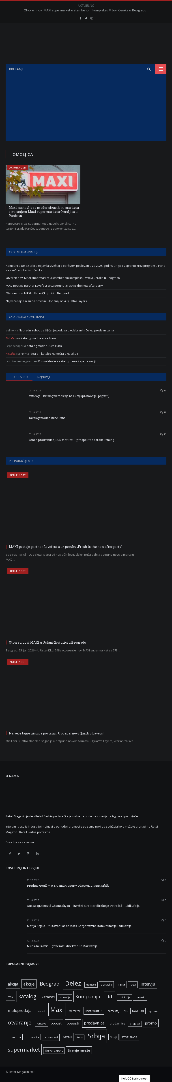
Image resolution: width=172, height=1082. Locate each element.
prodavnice (117, 1023)
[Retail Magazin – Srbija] (86, 44)
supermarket (24, 1049)
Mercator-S (94, 1010)
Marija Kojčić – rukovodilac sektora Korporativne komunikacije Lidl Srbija (79, 926)
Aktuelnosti (17, 167)
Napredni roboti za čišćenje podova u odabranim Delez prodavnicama (66, 330)
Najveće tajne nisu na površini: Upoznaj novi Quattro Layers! (47, 301)
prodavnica (94, 1023)
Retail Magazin (19, 1072)
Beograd (50, 983)
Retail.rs (11, 338)
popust (56, 1023)
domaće (91, 984)
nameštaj (113, 1011)
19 (164, 390)
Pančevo (41, 1023)
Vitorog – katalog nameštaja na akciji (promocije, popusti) (69, 396)
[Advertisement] (86, 107)
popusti (73, 1023)
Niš (125, 1011)
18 (164, 412)
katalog (27, 996)
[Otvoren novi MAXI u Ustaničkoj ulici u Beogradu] (73, 603)
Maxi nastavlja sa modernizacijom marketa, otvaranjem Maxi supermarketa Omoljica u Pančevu (44, 211)
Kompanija (87, 996)
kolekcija (65, 997)
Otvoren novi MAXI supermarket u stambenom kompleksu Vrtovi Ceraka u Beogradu (85, 10)
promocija (14, 1037)
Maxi (57, 1009)
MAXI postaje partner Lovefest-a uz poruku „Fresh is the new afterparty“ (55, 286)
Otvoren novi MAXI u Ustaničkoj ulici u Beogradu (38, 293)
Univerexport (54, 1050)
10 (164, 434)
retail (67, 1037)
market (41, 1011)
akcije (29, 984)
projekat (135, 1023)
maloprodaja (20, 1010)
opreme (153, 1011)
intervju (148, 984)
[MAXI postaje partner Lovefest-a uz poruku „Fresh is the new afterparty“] (73, 507)
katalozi (48, 997)
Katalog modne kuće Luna (38, 338)
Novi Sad (138, 1011)
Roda (80, 1037)
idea (133, 984)
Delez (73, 983)
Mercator (74, 1011)
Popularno (19, 377)
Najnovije (44, 377)
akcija (13, 984)
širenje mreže (79, 1050)
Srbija (96, 1035)
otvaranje (19, 1022)
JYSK (10, 997)
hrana (121, 984)
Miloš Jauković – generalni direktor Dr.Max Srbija (62, 946)
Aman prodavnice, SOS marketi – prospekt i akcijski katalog (71, 440)
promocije (32, 1037)
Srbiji (113, 1037)
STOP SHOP (129, 1037)
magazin (140, 997)
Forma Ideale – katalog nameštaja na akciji (49, 354)
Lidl (109, 996)
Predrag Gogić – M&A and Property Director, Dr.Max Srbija (68, 886)
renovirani (51, 1037)
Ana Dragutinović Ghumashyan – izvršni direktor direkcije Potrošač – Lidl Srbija (83, 906)
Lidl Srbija (124, 997)
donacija (106, 984)
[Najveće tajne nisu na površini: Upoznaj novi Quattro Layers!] (73, 694)
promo (151, 1023)
